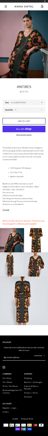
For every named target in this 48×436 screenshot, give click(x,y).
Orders (6, 412)
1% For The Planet (10, 386)
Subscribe (38, 356)
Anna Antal (7, 342)
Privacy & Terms (27, 419)
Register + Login (10, 408)
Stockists (28, 397)
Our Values (7, 382)
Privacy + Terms (31, 393)
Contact (15, 419)
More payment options (24, 135)
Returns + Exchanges (33, 382)
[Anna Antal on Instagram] (4, 367)
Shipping (28, 378)
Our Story (7, 378)
